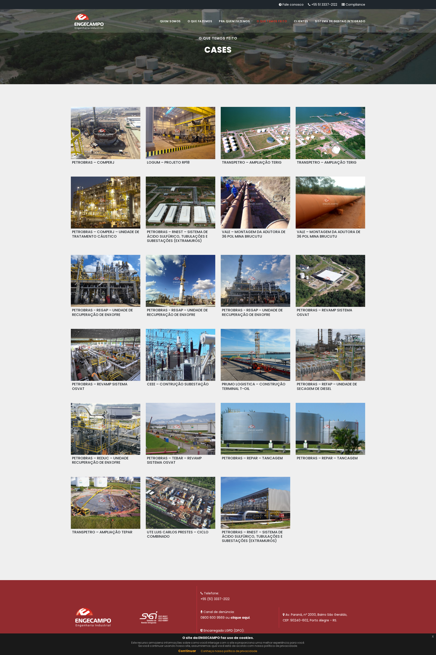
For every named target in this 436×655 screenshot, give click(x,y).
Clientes (301, 21)
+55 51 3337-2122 (323, 4)
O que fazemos (200, 21)
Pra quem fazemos (234, 21)
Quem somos (170, 21)
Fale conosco (293, 4)
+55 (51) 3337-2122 (215, 599)
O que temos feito (272, 21)
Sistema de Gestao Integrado (340, 21)
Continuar (187, 651)
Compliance (355, 4)
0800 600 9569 (213, 617)
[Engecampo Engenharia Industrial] (89, 21)
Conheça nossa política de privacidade (229, 651)
